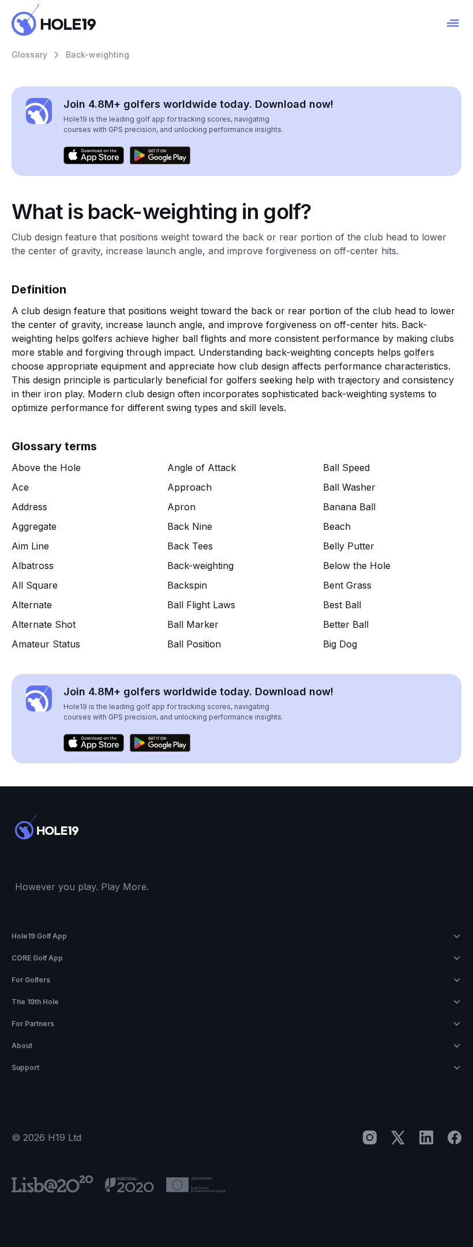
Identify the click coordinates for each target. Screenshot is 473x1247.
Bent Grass (347, 585)
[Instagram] (370, 1137)
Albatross (33, 565)
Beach (337, 526)
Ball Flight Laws (201, 605)
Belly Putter (348, 546)
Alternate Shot (44, 624)
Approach (189, 487)
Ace (20, 487)
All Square (35, 585)
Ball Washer (349, 487)
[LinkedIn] (426, 1137)
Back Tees (190, 546)
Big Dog (340, 644)
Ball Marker (193, 624)
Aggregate (34, 526)
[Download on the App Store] (93, 155)
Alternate (32, 605)
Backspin (187, 585)
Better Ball (346, 624)
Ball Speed (346, 467)
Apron (181, 507)
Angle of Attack (201, 467)
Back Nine (189, 526)
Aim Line (30, 546)
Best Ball (342, 605)
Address (29, 507)
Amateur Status (46, 644)
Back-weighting (200, 565)
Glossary (29, 54)
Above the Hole (46, 467)
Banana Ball (349, 507)
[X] (398, 1137)
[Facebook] (454, 1137)
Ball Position (194, 644)
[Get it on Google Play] (160, 155)
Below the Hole (357, 565)
